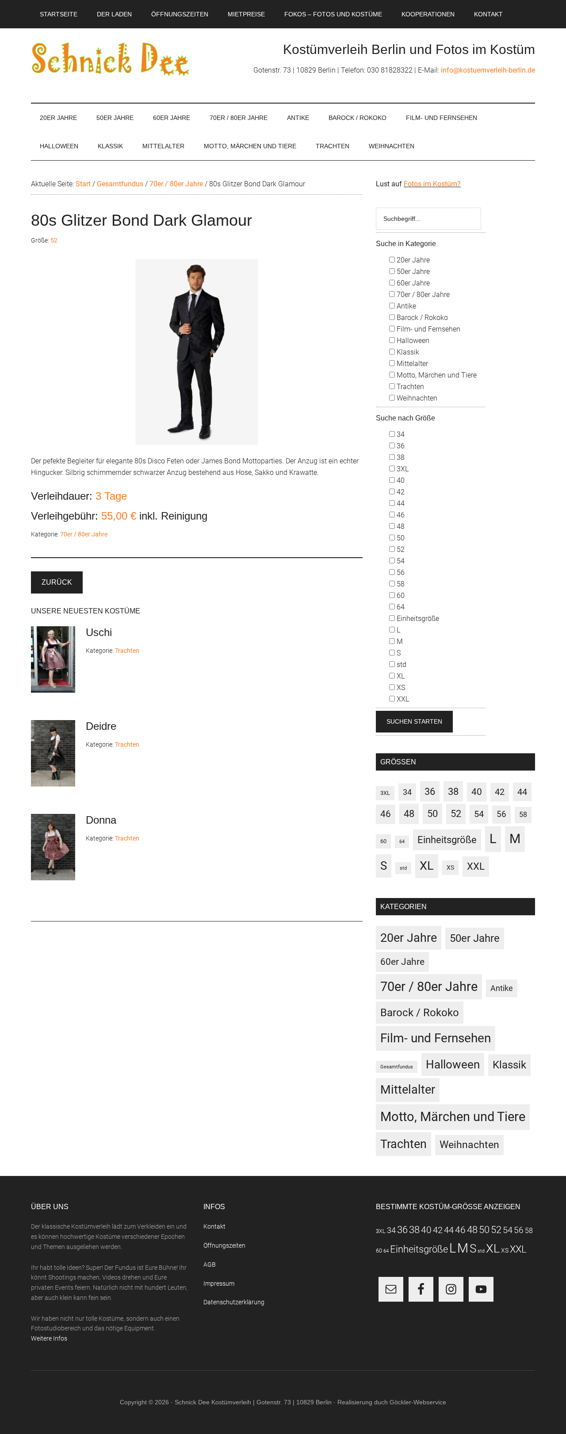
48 (400, 526)
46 (400, 515)
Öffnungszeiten (224, 1245)
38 (400, 457)
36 (400, 446)
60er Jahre (412, 283)
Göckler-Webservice (418, 1402)
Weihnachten (416, 398)
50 (400, 538)
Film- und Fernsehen (427, 329)
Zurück (57, 582)
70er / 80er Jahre (83, 534)
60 (400, 595)
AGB (209, 1264)
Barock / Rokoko (421, 317)
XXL (402, 699)
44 (400, 503)
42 (400, 492)
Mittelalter (411, 363)
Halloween (412, 340)
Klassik (407, 352)
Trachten (127, 650)
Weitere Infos (49, 1338)
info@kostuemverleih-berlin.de (488, 70)
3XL (402, 469)
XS (400, 687)
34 (400, 434)
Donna (101, 820)
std (400, 664)
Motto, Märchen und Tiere (436, 375)
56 (400, 572)
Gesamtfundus (396, 1067)
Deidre (101, 726)
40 (400, 480)
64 (400, 607)
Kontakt (214, 1226)
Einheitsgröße (417, 618)
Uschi (99, 632)
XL (400, 676)
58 (400, 584)
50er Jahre (412, 271)
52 (53, 240)
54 (400, 561)
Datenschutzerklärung (233, 1302)
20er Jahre (412, 260)
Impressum (218, 1283)
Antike (405, 306)
